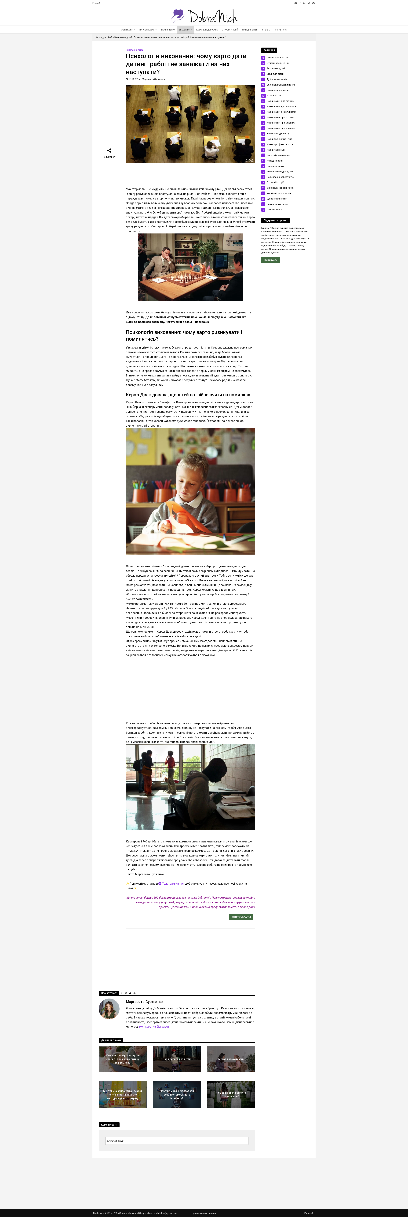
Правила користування (204, 1213)
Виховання (184, 29)
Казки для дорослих (207, 29)
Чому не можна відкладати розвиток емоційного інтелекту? (177, 1094)
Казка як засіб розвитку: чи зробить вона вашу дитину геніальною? (123, 1059)
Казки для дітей (104, 37)
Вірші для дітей (250, 29)
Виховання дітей (123, 37)
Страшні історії (230, 29)
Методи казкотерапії (231, 1059)
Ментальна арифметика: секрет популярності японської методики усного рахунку (122, 1094)
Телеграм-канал (172, 883)
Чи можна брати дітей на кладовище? (231, 1094)
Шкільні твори (168, 29)
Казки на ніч (127, 29)
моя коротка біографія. (154, 1026)
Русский (96, 3)
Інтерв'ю (266, 29)
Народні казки (146, 29)
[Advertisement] (109, 95)
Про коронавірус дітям (177, 1059)
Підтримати (270, 260)
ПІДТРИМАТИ (241, 917)
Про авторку (281, 29)
